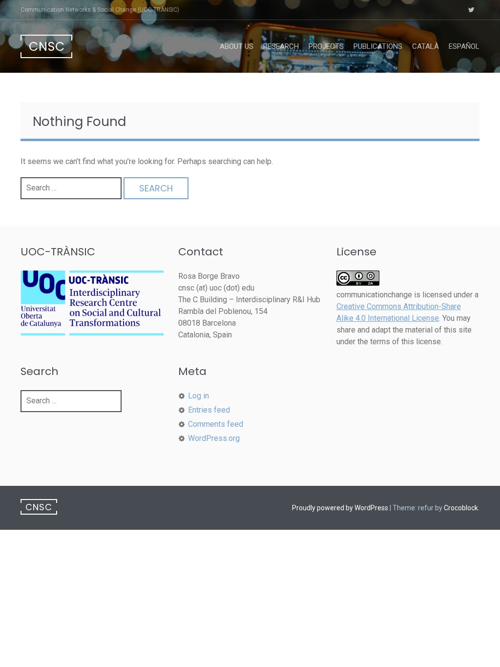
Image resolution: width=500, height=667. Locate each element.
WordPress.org (214, 438)
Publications (378, 46)
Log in (198, 395)
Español (464, 46)
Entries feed (209, 410)
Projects (326, 46)
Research (281, 46)
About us (236, 46)
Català (425, 46)
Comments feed (215, 424)
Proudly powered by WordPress (340, 508)
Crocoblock (461, 508)
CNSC (47, 46)
